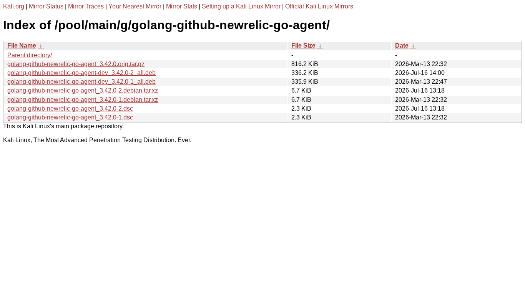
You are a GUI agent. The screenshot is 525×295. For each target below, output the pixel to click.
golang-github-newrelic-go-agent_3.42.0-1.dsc (70, 117)
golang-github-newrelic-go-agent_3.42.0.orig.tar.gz (76, 64)
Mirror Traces (86, 6)
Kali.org (13, 6)
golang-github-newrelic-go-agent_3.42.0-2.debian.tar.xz (82, 90)
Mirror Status (46, 6)
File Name (21, 45)
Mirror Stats (181, 6)
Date (402, 45)
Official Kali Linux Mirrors (319, 6)
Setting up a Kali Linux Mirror (241, 6)
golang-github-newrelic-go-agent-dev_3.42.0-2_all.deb (81, 73)
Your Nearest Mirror (134, 6)
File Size (303, 45)
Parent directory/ (29, 55)
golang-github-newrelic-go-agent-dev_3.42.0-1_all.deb (81, 81)
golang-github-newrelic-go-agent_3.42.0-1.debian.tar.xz (82, 99)
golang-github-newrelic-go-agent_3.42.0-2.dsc (70, 108)
